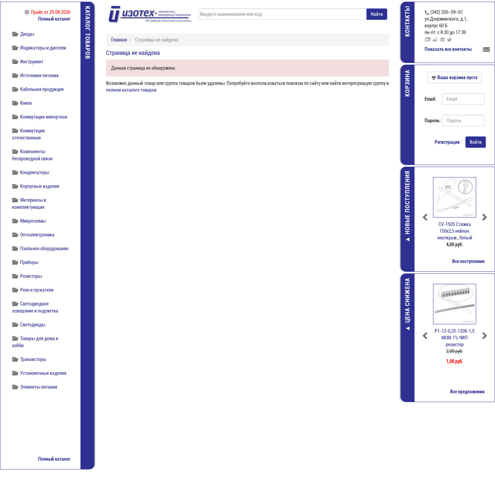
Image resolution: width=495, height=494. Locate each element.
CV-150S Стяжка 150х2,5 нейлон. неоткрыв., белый (454, 231)
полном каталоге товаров (131, 90)
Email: (430, 99)
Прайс (50, 12)
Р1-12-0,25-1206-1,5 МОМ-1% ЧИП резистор (454, 337)
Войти (476, 142)
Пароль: (431, 120)
